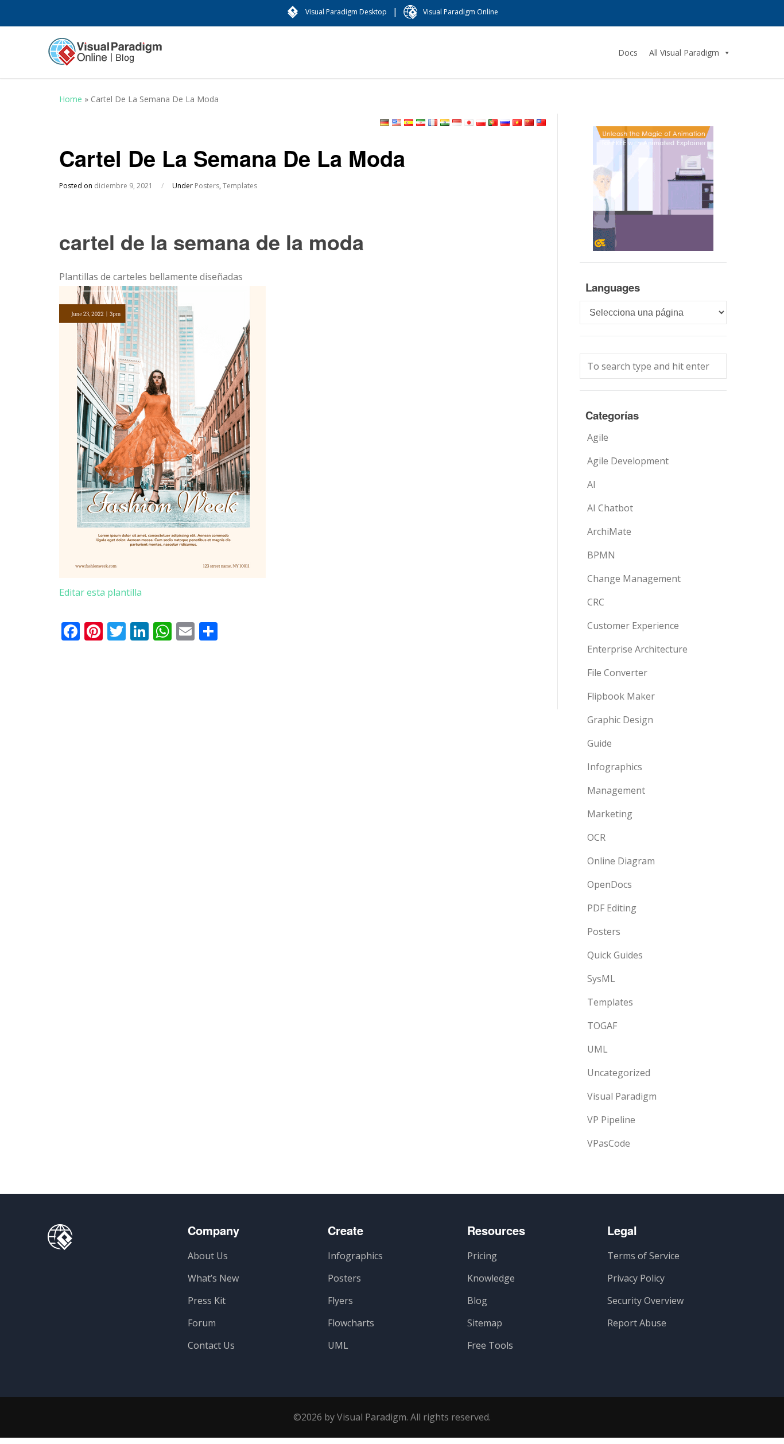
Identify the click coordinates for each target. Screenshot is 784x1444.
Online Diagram (621, 861)
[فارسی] (420, 122)
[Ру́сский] (505, 122)
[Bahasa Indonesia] (456, 122)
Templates (240, 186)
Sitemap (484, 1323)
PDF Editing (611, 908)
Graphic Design (620, 719)
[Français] (432, 122)
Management (616, 790)
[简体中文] (529, 122)
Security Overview (645, 1300)
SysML (601, 978)
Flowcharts (351, 1323)
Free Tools (490, 1345)
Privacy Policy (636, 1278)
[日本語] (468, 122)
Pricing (482, 1255)
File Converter (617, 672)
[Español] (408, 122)
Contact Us (211, 1345)
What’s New (213, 1278)
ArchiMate (609, 531)
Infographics (614, 766)
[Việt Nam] (517, 122)
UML (597, 1049)
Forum (202, 1323)
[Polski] (481, 122)
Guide (599, 743)
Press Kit (207, 1300)
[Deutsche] (384, 122)
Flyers (340, 1300)
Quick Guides (615, 955)
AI (591, 484)
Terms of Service (643, 1255)
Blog (477, 1300)
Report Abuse (636, 1323)
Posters (207, 186)
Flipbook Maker (621, 696)
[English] (396, 122)
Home (70, 99)
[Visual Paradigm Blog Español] (105, 57)
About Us (208, 1255)
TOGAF (602, 1025)
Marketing (609, 814)
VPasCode (608, 1143)
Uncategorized (618, 1072)
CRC (595, 602)
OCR (596, 837)
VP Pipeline (611, 1119)
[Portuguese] (493, 122)
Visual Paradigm (622, 1096)
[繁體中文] (541, 122)
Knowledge (491, 1278)
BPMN (601, 555)
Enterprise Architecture (637, 649)
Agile (597, 437)
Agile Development (628, 461)
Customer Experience (633, 625)
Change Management (634, 578)
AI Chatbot (610, 508)
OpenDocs (609, 884)
